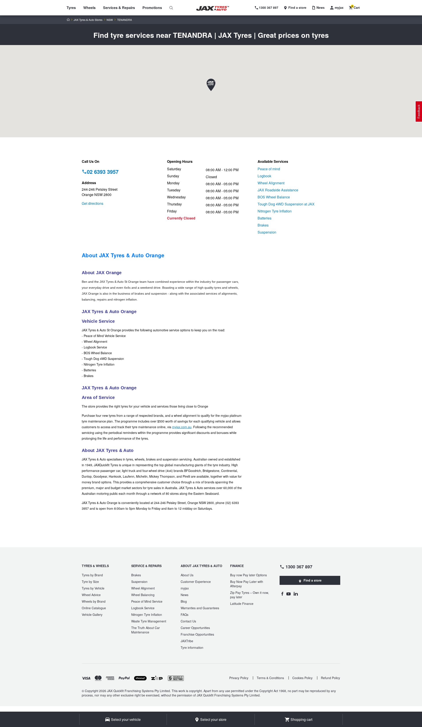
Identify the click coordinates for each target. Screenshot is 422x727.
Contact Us (188, 621)
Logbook (264, 175)
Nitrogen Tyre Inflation (275, 211)
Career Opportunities (195, 627)
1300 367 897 (299, 566)
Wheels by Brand (94, 601)
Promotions (152, 7)
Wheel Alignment (271, 182)
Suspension (267, 232)
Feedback (418, 111)
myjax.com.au (181, 427)
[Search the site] (171, 7)
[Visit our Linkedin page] (295, 593)
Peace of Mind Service (146, 601)
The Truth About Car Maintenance (145, 629)
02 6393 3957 (102, 171)
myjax (185, 588)
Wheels (89, 7)
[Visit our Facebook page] (282, 593)
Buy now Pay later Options (248, 575)
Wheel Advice (91, 595)
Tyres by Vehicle (93, 588)
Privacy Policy (238, 678)
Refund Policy (330, 678)
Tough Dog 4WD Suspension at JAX (286, 204)
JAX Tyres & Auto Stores (88, 20)
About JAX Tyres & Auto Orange (123, 255)
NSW (110, 20)
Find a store (313, 580)
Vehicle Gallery (92, 614)
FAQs (184, 614)
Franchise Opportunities (197, 634)
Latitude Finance (241, 603)
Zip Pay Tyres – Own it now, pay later (249, 594)
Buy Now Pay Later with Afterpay (246, 583)
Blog (184, 601)
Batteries (264, 218)
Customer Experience (196, 581)
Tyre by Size (90, 581)
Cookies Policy (302, 678)
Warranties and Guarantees (200, 608)
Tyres (71, 7)
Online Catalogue (94, 608)
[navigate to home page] (215, 8)
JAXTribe (187, 641)
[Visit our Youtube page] (288, 593)
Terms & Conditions (270, 678)
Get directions (92, 203)
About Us (187, 575)
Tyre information (192, 647)
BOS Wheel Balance (274, 196)
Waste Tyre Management (148, 621)
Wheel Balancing (143, 595)
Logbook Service (143, 608)
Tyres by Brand (92, 575)
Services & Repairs (119, 7)
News (184, 595)
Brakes (263, 225)
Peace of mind (269, 168)
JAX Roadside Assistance (278, 189)
